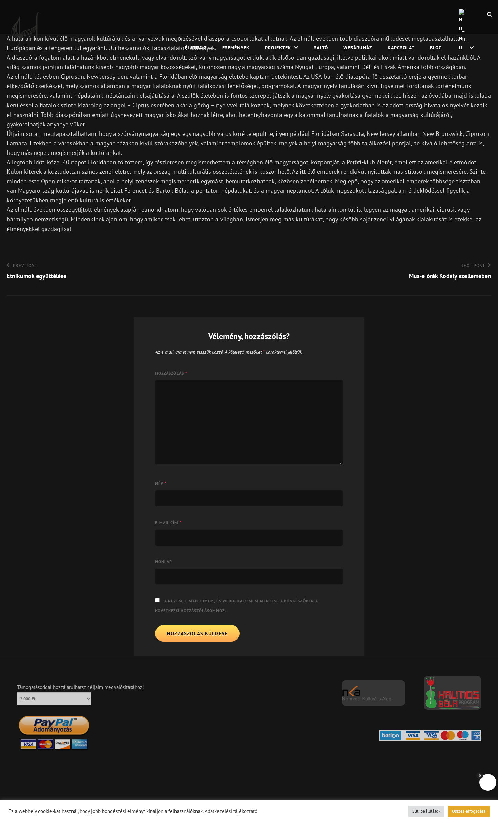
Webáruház (357, 48)
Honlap (163, 561)
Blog (436, 48)
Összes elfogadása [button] (468, 811)
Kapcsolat (401, 48)
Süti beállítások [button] (426, 811)
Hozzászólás (171, 373)
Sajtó (321, 48)
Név (161, 483)
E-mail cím (168, 522)
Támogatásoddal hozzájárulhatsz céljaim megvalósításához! (80, 687)
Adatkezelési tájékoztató (231, 811)
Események (236, 48)
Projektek (278, 48)
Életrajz (196, 48)
